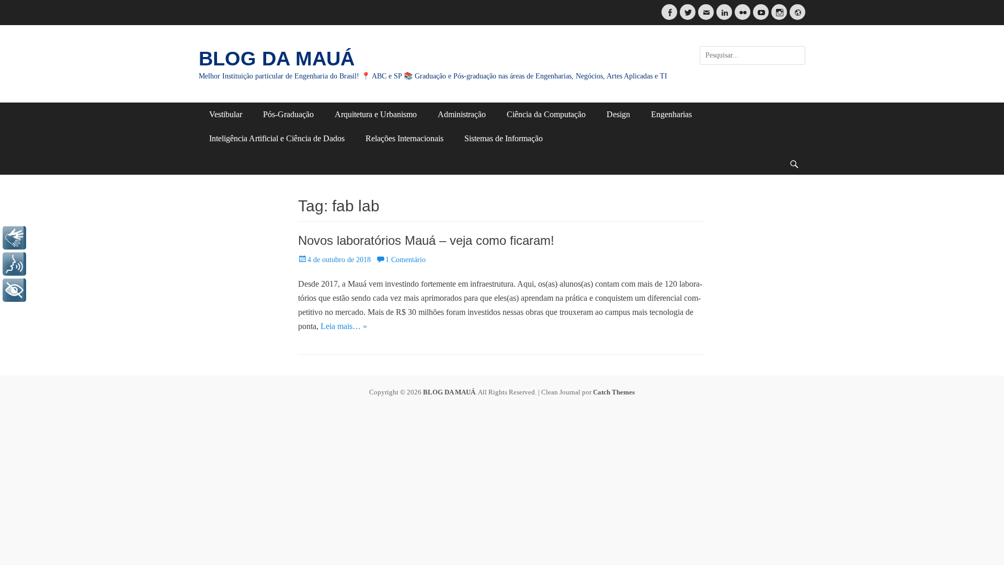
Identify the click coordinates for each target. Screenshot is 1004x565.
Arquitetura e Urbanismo (376, 114)
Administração (462, 114)
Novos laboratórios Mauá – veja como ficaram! (426, 240)
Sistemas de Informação (503, 138)
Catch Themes (614, 392)
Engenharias (671, 114)
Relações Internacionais (404, 138)
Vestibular (225, 114)
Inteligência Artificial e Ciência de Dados (277, 138)
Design (618, 114)
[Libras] (14, 238)
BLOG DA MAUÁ (277, 59)
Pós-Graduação (288, 114)
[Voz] (14, 264)
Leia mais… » (344, 326)
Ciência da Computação (546, 114)
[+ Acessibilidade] (14, 290)
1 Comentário (405, 260)
